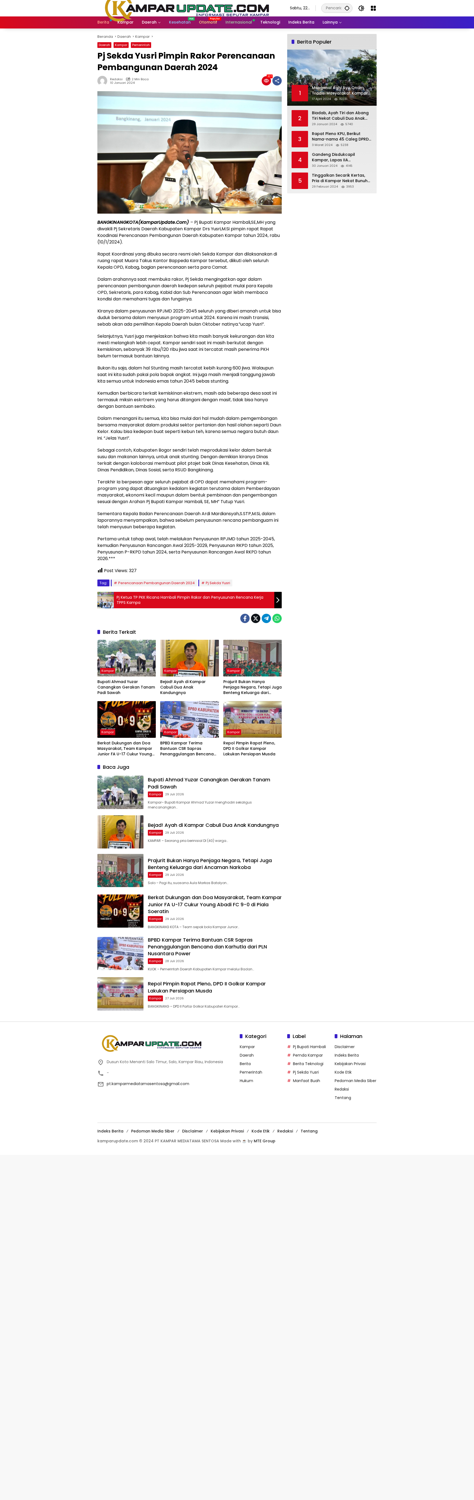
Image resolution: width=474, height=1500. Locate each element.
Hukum (246, 1080)
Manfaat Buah (306, 1080)
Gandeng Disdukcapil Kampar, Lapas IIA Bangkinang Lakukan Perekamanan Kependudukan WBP (341, 157)
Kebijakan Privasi (350, 1063)
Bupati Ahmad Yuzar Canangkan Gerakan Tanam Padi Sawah (126, 687)
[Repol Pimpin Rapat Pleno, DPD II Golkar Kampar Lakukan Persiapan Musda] (252, 719)
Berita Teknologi (308, 1063)
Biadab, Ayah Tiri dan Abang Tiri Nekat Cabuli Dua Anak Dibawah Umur (340, 115)
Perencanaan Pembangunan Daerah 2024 (156, 583)
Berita (245, 1063)
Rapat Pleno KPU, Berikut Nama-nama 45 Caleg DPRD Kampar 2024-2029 (340, 136)
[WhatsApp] (277, 618)
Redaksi (116, 79)
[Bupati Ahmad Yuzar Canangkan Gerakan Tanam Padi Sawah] (126, 658)
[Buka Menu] (373, 8)
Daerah (104, 45)
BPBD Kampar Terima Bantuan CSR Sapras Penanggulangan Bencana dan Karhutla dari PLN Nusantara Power (187, 749)
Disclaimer (345, 1046)
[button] (347, 8)
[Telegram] (266, 618)
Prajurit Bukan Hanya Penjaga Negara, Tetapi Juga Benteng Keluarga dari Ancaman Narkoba (252, 687)
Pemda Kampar (308, 1055)
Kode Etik (343, 1072)
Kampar (121, 45)
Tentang (343, 1097)
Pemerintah (141, 45)
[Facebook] (245, 618)
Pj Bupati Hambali (309, 1046)
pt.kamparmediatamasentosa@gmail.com (148, 1083)
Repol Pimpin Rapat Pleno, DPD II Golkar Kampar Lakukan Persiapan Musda (249, 748)
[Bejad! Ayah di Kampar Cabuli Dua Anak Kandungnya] (189, 658)
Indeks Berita (347, 1055)
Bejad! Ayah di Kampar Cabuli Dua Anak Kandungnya (183, 687)
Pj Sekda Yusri (218, 583)
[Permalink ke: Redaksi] (103, 81)
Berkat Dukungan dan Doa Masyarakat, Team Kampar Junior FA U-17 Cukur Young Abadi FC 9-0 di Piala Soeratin (124, 749)
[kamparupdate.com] (188, 8)
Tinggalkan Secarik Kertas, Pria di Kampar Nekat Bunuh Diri (340, 178)
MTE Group (264, 1141)
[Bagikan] (277, 80)
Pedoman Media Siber (355, 1080)
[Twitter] (255, 618)
